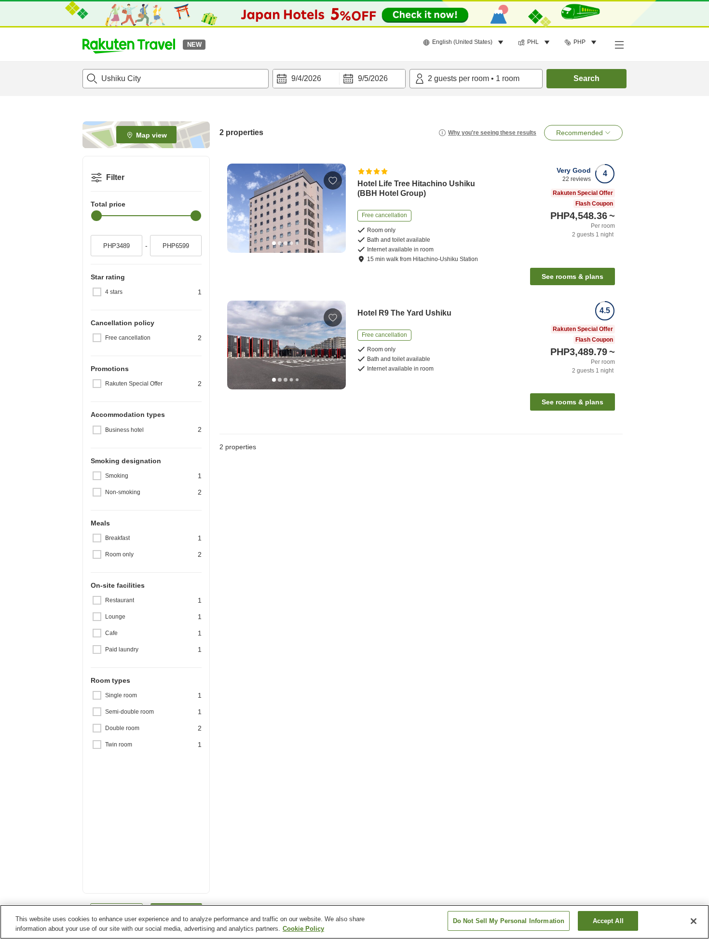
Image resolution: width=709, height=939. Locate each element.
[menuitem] (464, 42)
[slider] (96, 215)
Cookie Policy (303, 928)
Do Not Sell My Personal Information (509, 921)
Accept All (608, 921)
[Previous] (238, 208)
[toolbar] (339, 78)
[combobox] (175, 78)
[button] (128, 44)
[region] (354, 922)
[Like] (333, 180)
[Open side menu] (619, 44)
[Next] (335, 208)
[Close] (693, 921)
